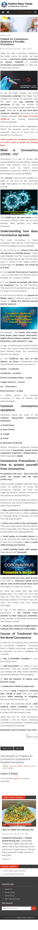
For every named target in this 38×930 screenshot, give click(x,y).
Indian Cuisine (12, 824)
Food (4, 824)
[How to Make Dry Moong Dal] (19, 813)
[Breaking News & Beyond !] (2, 12)
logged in (16, 778)
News (2, 29)
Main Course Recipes (25, 824)
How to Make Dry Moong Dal (17, 829)
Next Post (19, 748)
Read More (6, 859)
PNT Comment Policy (12, 899)
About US (8, 889)
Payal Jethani (20, 834)
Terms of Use (9, 896)
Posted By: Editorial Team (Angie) (11, 49)
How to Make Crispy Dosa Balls (14, 871)
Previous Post (6, 748)
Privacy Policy (10, 892)
